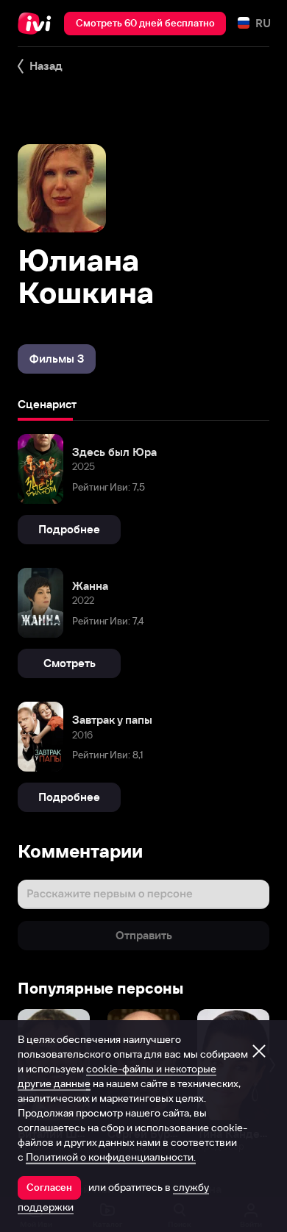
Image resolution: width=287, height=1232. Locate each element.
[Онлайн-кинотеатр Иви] (38, 23)
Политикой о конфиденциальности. (111, 1157)
